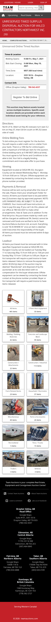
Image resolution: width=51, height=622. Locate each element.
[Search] (41, 7)
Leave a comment (15, 501)
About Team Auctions (39, 493)
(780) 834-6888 (12, 570)
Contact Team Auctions (16, 493)
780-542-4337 (34, 87)
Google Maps (26, 515)
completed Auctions (18, 41)
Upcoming (13, 15)
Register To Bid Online (25, 97)
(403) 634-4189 (38, 570)
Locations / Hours (12, 2)
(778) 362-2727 (25, 593)
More (37, 15)
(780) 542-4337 (25, 523)
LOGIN (30, 2)
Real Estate (26, 15)
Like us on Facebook (39, 501)
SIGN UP (43, 2)
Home (4, 41)
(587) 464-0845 (25, 546)
